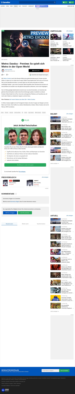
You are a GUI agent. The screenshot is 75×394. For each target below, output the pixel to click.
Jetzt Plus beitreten (24, 212)
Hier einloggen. (22, 171)
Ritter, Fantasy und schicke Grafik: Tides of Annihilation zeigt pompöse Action (66, 277)
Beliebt (53, 114)
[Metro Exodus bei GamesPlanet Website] (5, 183)
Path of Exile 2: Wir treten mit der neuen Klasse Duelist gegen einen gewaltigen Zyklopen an (66, 129)
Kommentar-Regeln (14, 201)
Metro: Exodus (7, 78)
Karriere (39, 378)
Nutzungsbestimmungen (55, 378)
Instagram (11, 383)
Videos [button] (16, 6)
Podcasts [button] (24, 6)
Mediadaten (63, 378)
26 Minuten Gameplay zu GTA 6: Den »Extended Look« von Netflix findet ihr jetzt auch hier (66, 122)
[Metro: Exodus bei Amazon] (30, 183)
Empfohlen (55, 31)
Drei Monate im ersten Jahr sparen (25, 165)
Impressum (3, 378)
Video (2, 112)
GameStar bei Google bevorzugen (40, 74)
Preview (6, 112)
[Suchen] (55, 2)
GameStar (3, 381)
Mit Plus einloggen (10, 212)
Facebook (6, 383)
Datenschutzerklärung (5, 379)
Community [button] (31, 6)
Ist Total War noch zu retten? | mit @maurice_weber (66, 260)
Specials (11, 112)
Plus (66, 2)
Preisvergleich (8, 177)
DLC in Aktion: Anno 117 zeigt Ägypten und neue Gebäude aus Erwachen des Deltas (66, 136)
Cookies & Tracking (14, 379)
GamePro (8, 381)
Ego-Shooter (31, 112)
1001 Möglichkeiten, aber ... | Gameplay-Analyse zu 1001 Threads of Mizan (66, 254)
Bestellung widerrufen (33, 378)
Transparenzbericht (22, 379)
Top (41, 224)
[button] (2, 6)
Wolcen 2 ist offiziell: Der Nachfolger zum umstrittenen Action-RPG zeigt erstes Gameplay (66, 269)
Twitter (2, 383)
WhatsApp (19, 383)
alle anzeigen (45, 177)
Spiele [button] (7, 6)
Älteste (25, 224)
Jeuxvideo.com (22, 381)
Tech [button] (20, 6)
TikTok (15, 383)
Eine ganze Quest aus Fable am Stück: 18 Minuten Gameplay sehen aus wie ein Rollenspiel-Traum (66, 145)
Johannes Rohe (8, 69)
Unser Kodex (13, 378)
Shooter (43, 112)
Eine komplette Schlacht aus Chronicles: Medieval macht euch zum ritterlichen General (66, 308)
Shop (72, 2)
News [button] (11, 6)
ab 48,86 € (36, 184)
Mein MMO (12, 381)
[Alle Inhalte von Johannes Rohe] (2, 70)
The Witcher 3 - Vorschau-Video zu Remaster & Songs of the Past (66, 152)
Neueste (9, 224)
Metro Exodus (12, 182)
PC (22, 112)
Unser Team (8, 378)
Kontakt (48, 378)
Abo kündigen (26, 378)
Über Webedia (20, 378)
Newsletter (44, 378)
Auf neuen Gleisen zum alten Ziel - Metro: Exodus (22, 99)
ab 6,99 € (11, 184)
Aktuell (54, 216)
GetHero (17, 381)
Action (25, 112)
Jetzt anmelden (64, 370)
